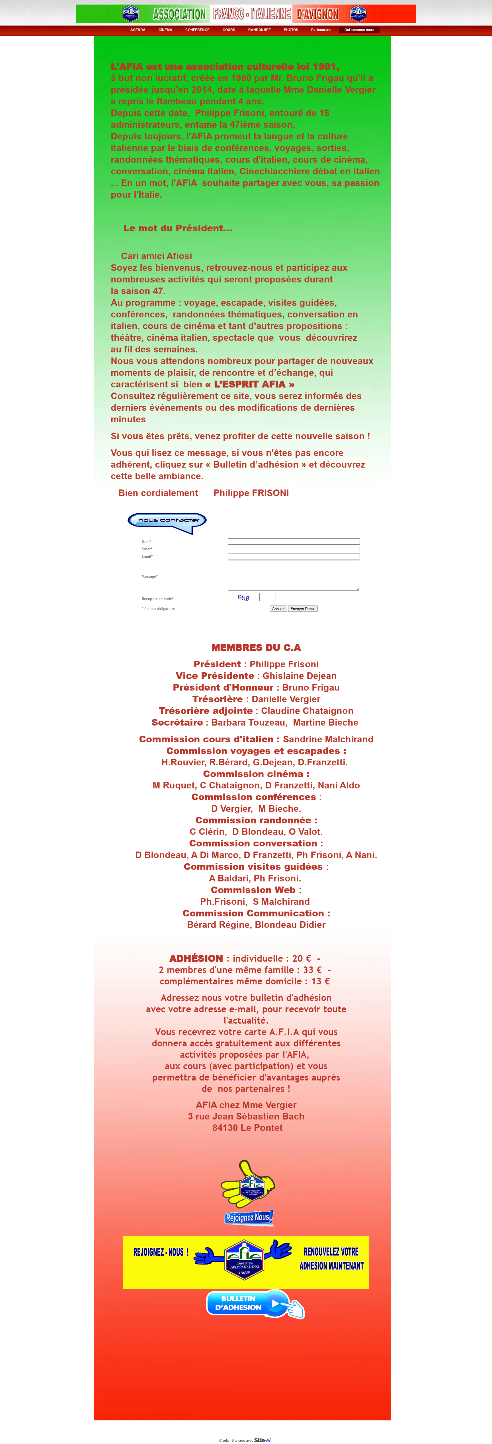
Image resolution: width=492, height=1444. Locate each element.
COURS (229, 30)
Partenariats (321, 30)
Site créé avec (242, 1441)
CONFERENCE (197, 30)
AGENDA (137, 30)
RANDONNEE (259, 30)
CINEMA (165, 30)
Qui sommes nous (359, 30)
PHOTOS (291, 30)
